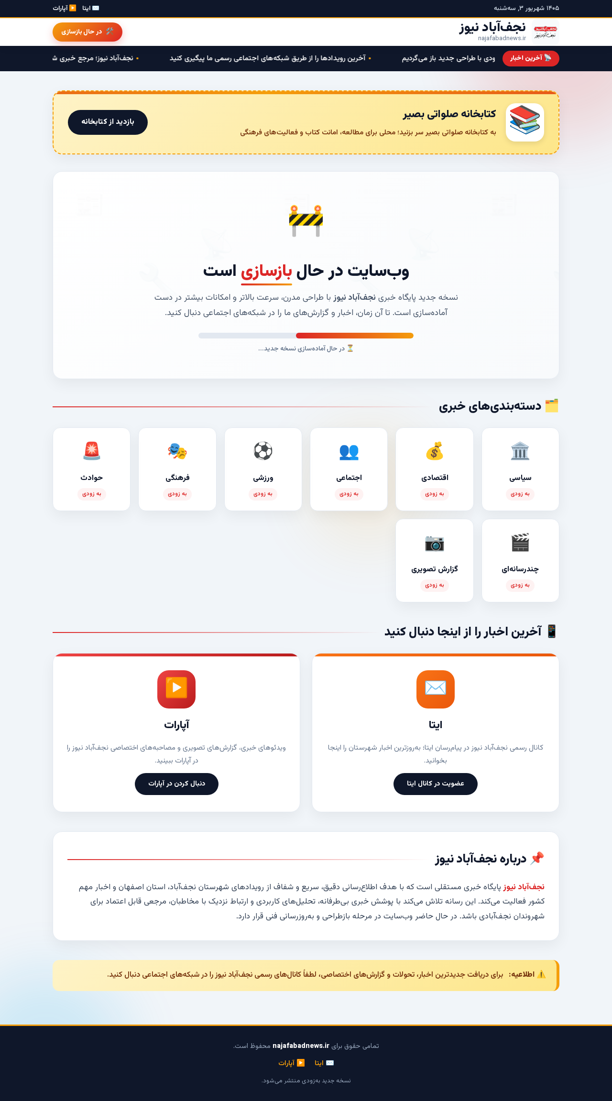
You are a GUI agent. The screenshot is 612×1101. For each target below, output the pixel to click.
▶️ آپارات (64, 8)
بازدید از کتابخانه (107, 122)
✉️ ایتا (90, 8)
